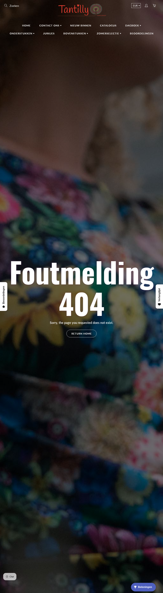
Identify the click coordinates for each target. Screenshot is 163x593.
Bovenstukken (75, 33)
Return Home (81, 333)
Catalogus (108, 25)
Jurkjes (49, 33)
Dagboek (132, 25)
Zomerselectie (108, 33)
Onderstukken (21, 33)
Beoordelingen (141, 33)
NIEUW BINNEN (80, 25)
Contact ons (49, 25)
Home (26, 25)
